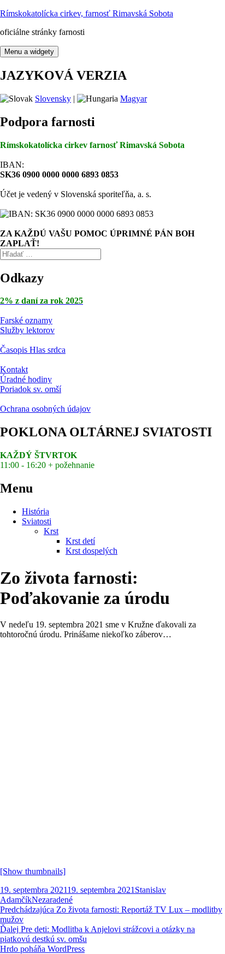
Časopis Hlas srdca (33, 349)
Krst (51, 531)
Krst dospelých (91, 550)
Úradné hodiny (26, 379)
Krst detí (80, 541)
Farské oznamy (26, 320)
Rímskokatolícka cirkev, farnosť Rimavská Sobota (86, 13)
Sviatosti (36, 521)
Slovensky (53, 98)
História (35, 511)
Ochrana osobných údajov (45, 408)
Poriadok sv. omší (30, 389)
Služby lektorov (27, 330)
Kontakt (14, 369)
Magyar (133, 98)
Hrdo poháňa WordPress (42, 948)
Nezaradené (52, 899)
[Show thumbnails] (33, 871)
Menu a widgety (29, 52)
